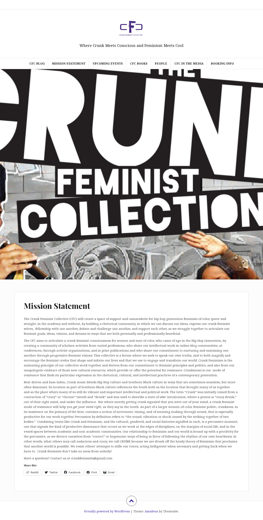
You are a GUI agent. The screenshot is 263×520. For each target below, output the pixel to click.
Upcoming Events (108, 63)
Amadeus (151, 511)
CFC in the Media (189, 63)
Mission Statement (68, 63)
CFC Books (139, 63)
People (161, 63)
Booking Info (222, 63)
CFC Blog (37, 63)
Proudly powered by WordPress (107, 511)
